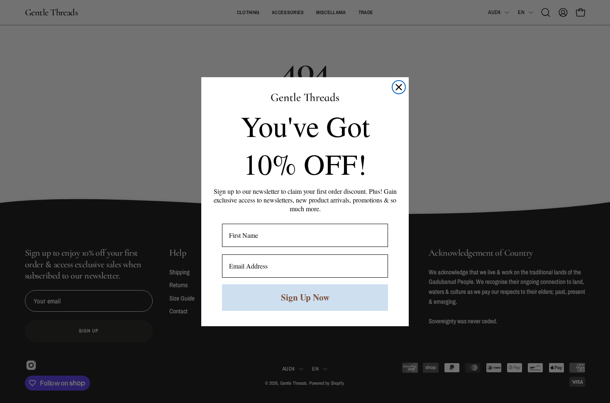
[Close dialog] (398, 87)
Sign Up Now (305, 297)
